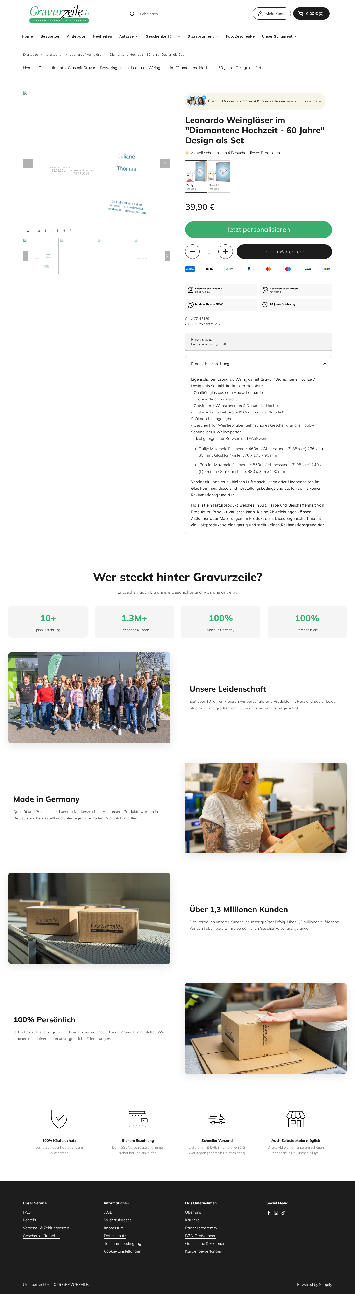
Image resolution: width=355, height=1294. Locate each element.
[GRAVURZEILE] (59, 14)
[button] (311, 13)
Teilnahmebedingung (122, 1243)
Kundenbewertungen (203, 1251)
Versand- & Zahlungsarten (46, 1227)
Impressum (114, 1227)
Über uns (193, 1212)
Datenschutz (115, 1235)
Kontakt (29, 1220)
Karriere (192, 1220)
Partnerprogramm (201, 1227)
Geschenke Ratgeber (41, 1235)
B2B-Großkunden (200, 1235)
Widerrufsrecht (117, 1220)
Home (28, 67)
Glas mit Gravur (81, 67)
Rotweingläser (113, 67)
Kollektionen (53, 54)
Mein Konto (276, 13)
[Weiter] (165, 163)
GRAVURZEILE (75, 1284)
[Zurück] (28, 163)
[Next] (167, 256)
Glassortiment (50, 67)
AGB (108, 1212)
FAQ (27, 1212)
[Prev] (25, 256)
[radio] (196, 176)
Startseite (30, 54)
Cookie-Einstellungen (122, 1251)
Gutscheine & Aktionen (205, 1243)
